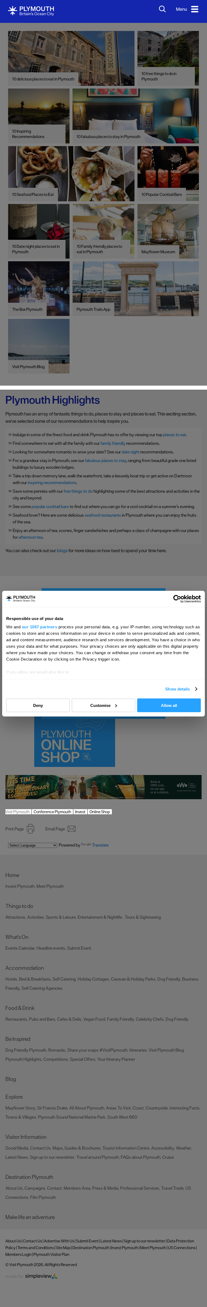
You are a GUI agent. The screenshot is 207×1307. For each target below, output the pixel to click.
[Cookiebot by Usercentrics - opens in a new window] (177, 599)
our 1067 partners (39, 627)
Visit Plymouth (17, 812)
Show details (177, 689)
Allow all (169, 705)
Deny (38, 705)
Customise (100, 705)
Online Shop (99, 812)
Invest (80, 812)
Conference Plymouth (52, 812)
